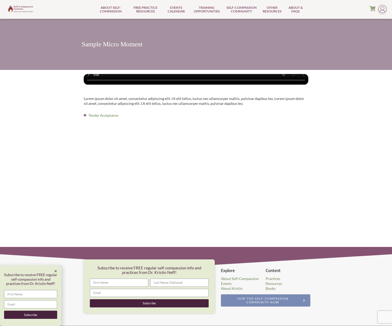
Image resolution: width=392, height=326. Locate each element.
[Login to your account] (382, 9)
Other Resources (272, 9)
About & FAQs (295, 9)
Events (226, 283)
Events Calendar (176, 9)
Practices (273, 278)
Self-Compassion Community (241, 9)
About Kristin (232, 288)
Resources (274, 283)
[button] (55, 271)
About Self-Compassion (111, 9)
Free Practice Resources (145, 9)
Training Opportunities (207, 9)
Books (271, 288)
